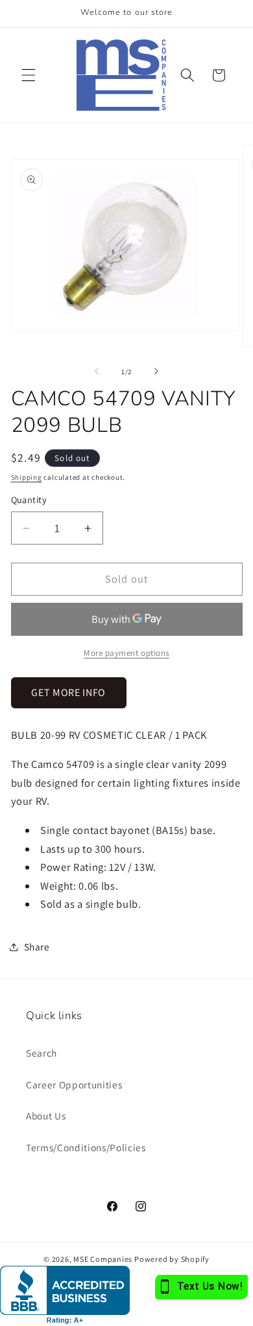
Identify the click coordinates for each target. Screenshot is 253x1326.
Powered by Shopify (172, 1259)
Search (41, 1052)
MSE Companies (102, 1259)
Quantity (29, 499)
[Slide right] (156, 371)
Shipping (26, 477)
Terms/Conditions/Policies (86, 1147)
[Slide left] (96, 371)
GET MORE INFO (68, 692)
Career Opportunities (74, 1084)
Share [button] (37, 946)
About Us (46, 1115)
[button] (28, 75)
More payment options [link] (126, 652)
